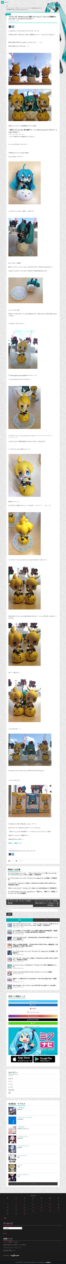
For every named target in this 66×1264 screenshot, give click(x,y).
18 (41, 1207)
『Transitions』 (21, 1127)
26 (50, 1210)
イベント (10, 1075)
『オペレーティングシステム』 (25, 1117)
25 (41, 1210)
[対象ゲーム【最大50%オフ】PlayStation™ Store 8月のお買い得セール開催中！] (9, 980)
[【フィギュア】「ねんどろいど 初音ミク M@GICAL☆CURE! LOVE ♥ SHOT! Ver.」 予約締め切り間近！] (9, 959)
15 (16, 1207)
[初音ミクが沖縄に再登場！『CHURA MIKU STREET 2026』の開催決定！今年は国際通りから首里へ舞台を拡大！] (9, 946)
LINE (33, 1023)
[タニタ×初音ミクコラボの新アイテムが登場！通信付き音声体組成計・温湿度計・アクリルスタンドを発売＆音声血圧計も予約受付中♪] (9, 932)
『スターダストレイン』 (23, 1146)
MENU (6, 2)
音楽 (9, 1092)
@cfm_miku (33, 1001)
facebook (33, 1005)
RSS (5, 1233)
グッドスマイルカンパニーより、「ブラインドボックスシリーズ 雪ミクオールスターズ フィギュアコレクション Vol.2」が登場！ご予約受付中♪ (32, 873)
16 (24, 1207)
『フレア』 (20, 1165)
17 (33, 1207)
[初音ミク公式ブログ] (22, 6)
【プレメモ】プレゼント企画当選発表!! (19, 902)
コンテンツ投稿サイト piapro (10, 1242)
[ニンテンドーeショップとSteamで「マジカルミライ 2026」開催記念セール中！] (9, 966)
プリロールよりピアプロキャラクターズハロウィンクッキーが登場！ (33, 972)
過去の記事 (11, 1090)
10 (33, 1204)
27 (58, 1210)
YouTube (33, 1008)
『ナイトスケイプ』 (22, 1155)
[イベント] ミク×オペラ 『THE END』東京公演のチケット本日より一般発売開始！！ (46, 903)
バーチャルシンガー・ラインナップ (12, 1247)
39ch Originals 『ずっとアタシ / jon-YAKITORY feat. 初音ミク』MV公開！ (34, 985)
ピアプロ (10, 1087)
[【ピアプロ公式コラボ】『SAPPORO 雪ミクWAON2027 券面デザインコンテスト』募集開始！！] (9, 939)
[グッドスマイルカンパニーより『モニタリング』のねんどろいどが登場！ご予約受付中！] (9, 953)
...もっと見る (33, 1183)
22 (16, 1210)
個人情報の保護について (9, 1250)
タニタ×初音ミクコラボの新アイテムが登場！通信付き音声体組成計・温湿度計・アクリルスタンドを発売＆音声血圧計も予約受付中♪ (35, 931)
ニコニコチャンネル (34, 1012)
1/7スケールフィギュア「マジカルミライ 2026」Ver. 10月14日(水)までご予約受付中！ (33, 888)
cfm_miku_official (33, 1016)
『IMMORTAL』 (21, 1107)
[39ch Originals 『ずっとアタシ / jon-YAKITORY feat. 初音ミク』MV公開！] (9, 987)
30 (24, 1214)
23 (24, 1210)
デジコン (10, 1084)
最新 (19, 920)
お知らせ (10, 1078)
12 (50, 1204)
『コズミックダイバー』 (23, 1174)
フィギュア (20, 861)
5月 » (5, 1218)
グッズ (8, 14)
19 (50, 1207)
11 (41, 1204)
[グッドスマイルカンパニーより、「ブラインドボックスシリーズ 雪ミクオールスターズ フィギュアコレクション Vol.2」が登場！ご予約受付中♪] (9, 925)
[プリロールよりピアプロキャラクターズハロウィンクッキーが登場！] (9, 973)
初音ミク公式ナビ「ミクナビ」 (33, 1026)
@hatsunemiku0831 (33, 1019)
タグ (46, 920)
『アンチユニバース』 (23, 1136)
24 (33, 1210)
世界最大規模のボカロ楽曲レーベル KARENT (14, 1244)
